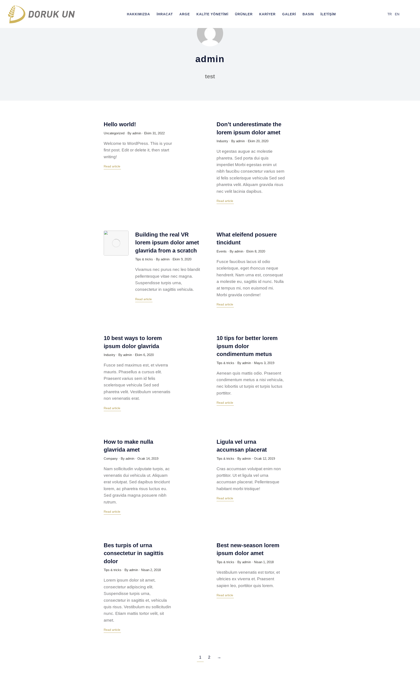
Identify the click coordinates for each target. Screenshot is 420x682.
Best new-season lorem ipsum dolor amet (248, 549)
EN (397, 14)
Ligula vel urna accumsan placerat (242, 445)
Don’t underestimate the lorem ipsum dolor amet (249, 128)
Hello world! (120, 124)
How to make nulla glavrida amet (128, 445)
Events (222, 251)
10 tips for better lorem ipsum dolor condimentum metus (247, 346)
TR (389, 14)
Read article (112, 166)
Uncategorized (114, 133)
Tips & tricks (144, 259)
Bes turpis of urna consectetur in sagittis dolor (133, 553)
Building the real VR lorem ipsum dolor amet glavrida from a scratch (167, 242)
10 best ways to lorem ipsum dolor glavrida (133, 342)
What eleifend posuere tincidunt (247, 238)
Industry (222, 141)
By (134, 133)
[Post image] (116, 243)
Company (111, 458)
